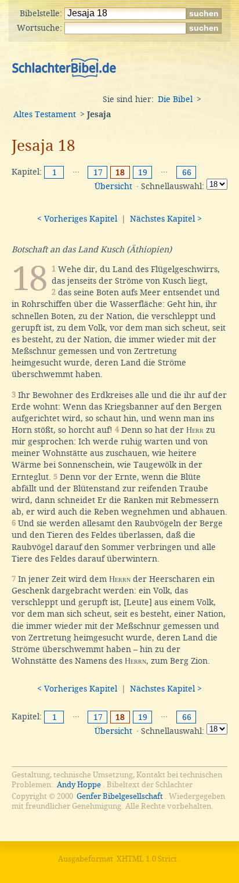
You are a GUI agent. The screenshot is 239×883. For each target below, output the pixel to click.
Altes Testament (44, 114)
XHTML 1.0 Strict (147, 859)
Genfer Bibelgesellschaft (120, 796)
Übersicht (113, 186)
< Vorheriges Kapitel (77, 218)
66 (186, 172)
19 (142, 172)
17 (98, 172)
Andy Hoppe (79, 784)
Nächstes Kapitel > (166, 218)
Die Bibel (175, 99)
